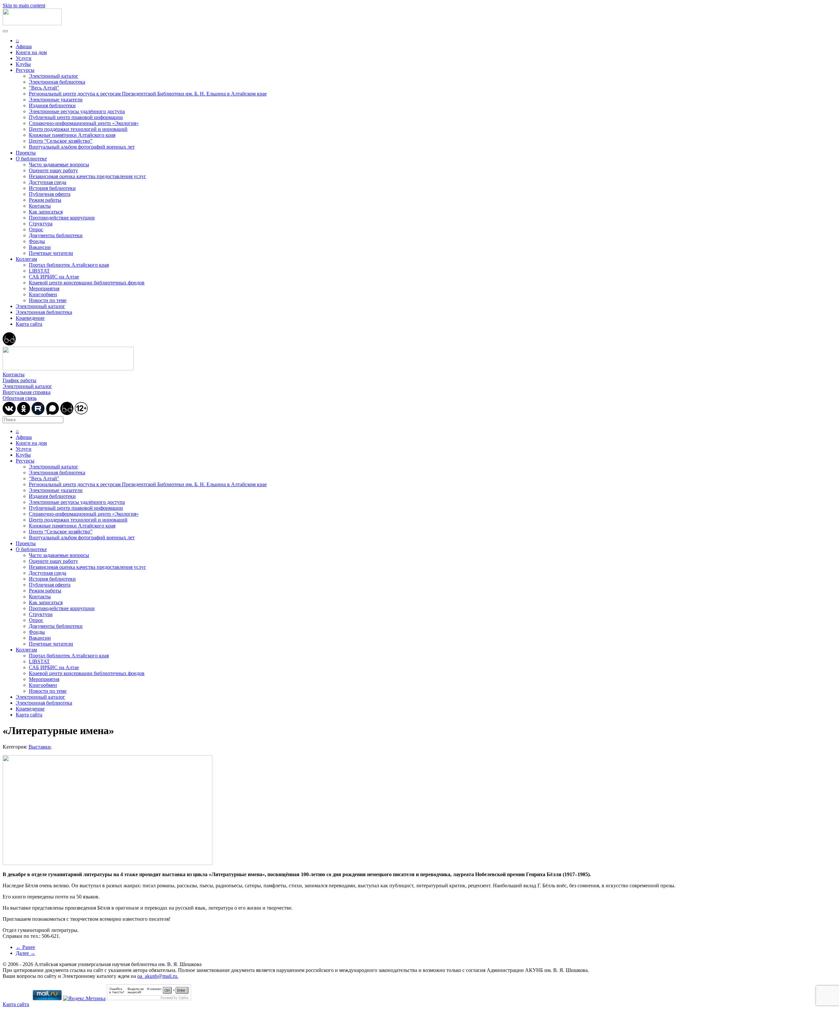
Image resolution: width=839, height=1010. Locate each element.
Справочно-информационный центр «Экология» (84, 123)
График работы (19, 380)
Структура (40, 223)
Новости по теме (48, 300)
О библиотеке (31, 158)
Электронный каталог (53, 76)
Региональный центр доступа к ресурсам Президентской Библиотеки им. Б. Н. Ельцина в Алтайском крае (148, 93)
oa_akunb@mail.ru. (157, 976)
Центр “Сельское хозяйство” (60, 141)
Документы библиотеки (56, 235)
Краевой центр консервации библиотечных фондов (87, 282)
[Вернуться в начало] (32, 23)
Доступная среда (47, 182)
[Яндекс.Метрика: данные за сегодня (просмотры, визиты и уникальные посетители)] (84, 998)
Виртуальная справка (26, 392)
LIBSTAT (39, 271)
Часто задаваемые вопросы (59, 164)
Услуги (23, 58)
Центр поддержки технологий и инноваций (78, 129)
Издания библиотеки (52, 105)
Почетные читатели (51, 253)
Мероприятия (44, 288)
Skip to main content (24, 5)
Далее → (25, 953)
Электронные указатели (56, 99)
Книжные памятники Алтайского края (72, 135)
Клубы (23, 64)
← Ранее (25, 947)
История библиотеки (52, 188)
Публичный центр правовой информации (76, 117)
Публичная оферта (49, 194)
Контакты (40, 206)
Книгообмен (43, 294)
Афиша (24, 46)
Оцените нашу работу (53, 170)
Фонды (37, 241)
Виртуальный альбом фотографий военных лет (82, 147)
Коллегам (26, 259)
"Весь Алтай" (44, 88)
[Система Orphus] (149, 998)
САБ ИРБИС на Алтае (54, 276)
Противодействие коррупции (62, 217)
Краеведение (30, 318)
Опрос (36, 229)
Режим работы (45, 200)
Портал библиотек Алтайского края (69, 265)
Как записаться (46, 212)
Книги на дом (31, 52)
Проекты (26, 152)
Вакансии (40, 247)
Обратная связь (20, 398)
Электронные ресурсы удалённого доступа (77, 111)
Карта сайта (29, 324)
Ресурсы (25, 70)
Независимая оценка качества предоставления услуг (87, 176)
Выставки (40, 747)
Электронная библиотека (57, 82)
